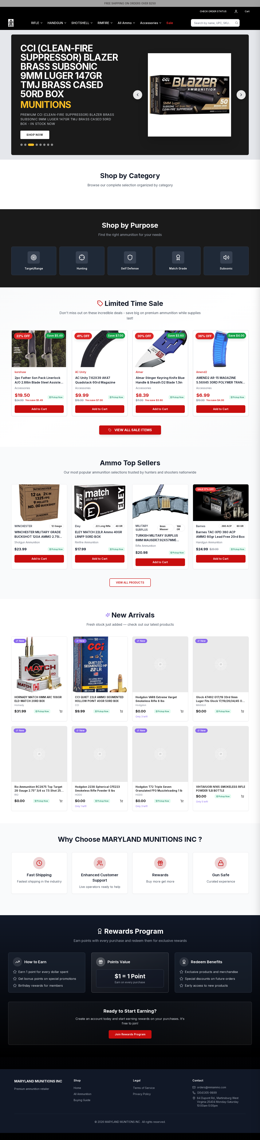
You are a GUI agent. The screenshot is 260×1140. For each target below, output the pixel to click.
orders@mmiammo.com (211, 1078)
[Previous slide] (137, 90)
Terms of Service (144, 1078)
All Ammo (125, 23)
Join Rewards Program (130, 1025)
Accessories (149, 23)
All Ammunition (82, 1084)
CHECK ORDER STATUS (213, 11)
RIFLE (35, 23)
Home (77, 1078)
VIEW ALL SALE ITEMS (133, 421)
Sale (169, 23)
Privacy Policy (142, 1084)
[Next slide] (241, 90)
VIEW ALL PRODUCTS (130, 573)
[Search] (236, 22)
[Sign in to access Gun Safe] (247, 23)
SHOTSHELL (80, 23)
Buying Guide (82, 1091)
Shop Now (34, 125)
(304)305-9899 (207, 1083)
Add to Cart (39, 399)
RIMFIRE (103, 23)
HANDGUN (55, 23)
